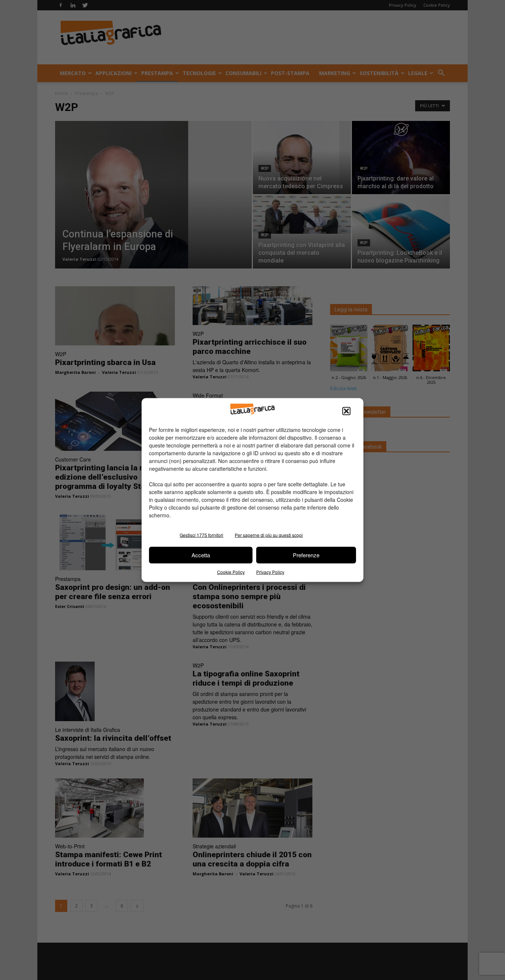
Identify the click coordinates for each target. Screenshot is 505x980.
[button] (346, 411)
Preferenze (306, 555)
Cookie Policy (231, 571)
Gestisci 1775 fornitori (201, 534)
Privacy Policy (270, 571)
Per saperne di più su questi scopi (269, 534)
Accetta (201, 555)
